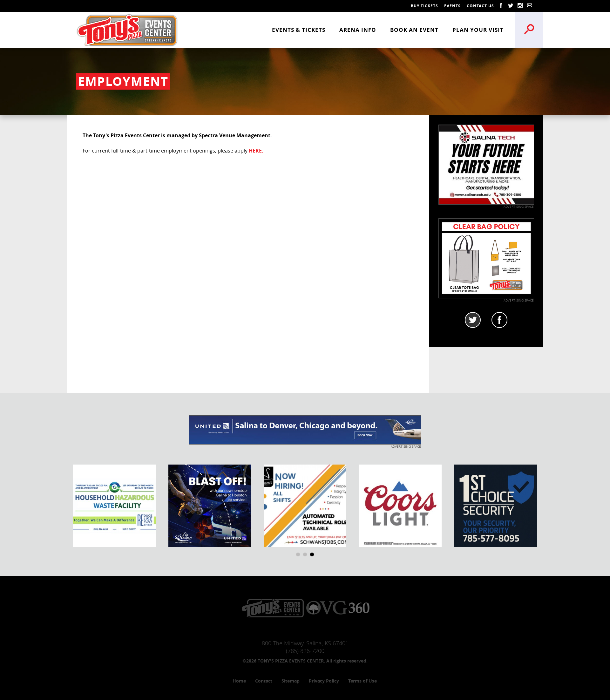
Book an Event (414, 29)
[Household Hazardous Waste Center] (114, 505)
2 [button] (305, 554)
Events (452, 6)
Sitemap (290, 681)
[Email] (529, 6)
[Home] (127, 29)
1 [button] (298, 554)
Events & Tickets (298, 29)
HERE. (256, 150)
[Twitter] (510, 6)
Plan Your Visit (478, 29)
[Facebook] (501, 6)
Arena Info (357, 29)
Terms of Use (362, 681)
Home (239, 681)
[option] (114, 506)
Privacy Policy (324, 681)
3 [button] (312, 554)
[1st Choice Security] (495, 505)
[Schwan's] (305, 505)
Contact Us (480, 6)
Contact (263, 681)
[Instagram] (520, 6)
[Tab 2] (499, 320)
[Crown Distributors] (400, 505)
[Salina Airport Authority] (209, 505)
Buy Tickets (424, 6)
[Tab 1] (473, 320)
